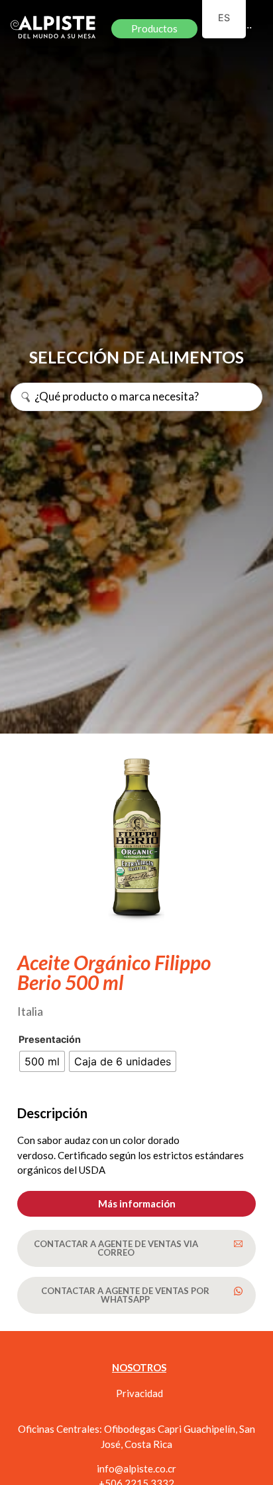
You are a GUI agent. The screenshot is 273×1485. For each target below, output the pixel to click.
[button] (136, 1204)
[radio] (42, 1061)
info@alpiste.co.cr (136, 1468)
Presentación (50, 1039)
